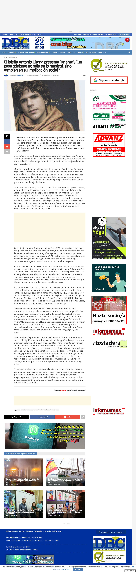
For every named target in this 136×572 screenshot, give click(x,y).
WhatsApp (125, 34)
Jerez (79, 34)
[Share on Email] (7, 146)
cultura (33, 410)
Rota (114, 34)
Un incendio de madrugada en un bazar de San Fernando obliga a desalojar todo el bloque (22, 481)
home (5, 57)
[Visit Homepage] (24, 43)
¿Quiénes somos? (11, 531)
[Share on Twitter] (7, 136)
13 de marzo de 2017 (33, 75)
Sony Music (54, 410)
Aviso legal (46, 531)
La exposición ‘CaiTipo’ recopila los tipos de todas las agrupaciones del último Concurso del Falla (65, 512)
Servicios (102, 52)
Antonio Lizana (23, 410)
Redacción (19, 75)
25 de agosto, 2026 (12, 516)
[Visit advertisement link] (90, 43)
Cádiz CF (71, 52)
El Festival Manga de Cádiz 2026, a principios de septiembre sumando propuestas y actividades (23, 512)
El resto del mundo (26, 52)
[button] (111, 532)
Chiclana (94, 34)
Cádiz (75, 34)
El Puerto (100, 34)
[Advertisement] (68, 15)
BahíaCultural (43, 52)
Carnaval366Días (58, 52)
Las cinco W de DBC (25, 531)
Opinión (80, 52)
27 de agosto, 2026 (12, 485)
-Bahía (8, 460)
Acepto (78, 569)
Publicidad (37, 531)
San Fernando (87, 34)
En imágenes (91, 52)
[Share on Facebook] (7, 141)
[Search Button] (129, 52)
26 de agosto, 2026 (54, 485)
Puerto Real (108, 34)
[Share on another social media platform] (7, 151)
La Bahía (11, 52)
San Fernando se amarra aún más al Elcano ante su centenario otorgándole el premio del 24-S (65, 481)
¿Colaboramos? (57, 531)
